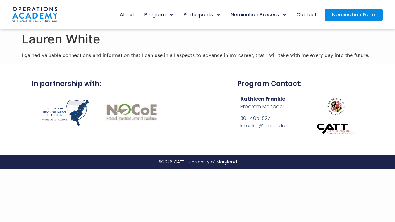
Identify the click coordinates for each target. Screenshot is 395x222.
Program (155, 14)
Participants (198, 14)
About (127, 14)
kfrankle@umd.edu (262, 125)
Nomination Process (255, 14)
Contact (307, 14)
